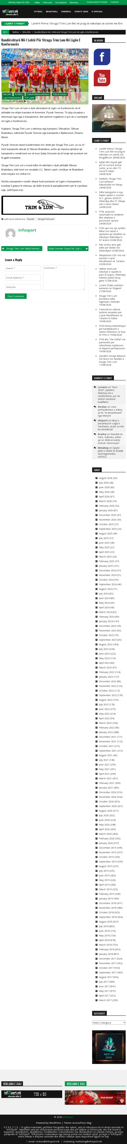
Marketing (74, 2)
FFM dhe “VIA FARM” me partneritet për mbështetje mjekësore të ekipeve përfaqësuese (112, 344)
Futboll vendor (60, 94)
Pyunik (30, 219)
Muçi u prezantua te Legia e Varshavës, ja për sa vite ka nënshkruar (111, 425)
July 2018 (104, 926)
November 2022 (107, 686)
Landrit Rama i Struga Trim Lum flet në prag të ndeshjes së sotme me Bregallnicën (112, 153)
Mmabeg (103, 447)
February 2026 (106, 505)
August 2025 (105, 533)
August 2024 (105, 588)
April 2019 (104, 884)
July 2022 (104, 704)
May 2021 (104, 769)
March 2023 (105, 667)
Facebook (115, 2)
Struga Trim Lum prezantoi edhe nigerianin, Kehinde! (109, 298)
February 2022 (106, 727)
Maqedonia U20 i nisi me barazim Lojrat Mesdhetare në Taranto (112, 258)
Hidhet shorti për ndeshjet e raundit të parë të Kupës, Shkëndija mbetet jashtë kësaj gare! (112, 274)
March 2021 (105, 778)
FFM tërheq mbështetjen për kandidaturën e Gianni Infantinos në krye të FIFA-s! (112, 330)
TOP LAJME (29, 97)
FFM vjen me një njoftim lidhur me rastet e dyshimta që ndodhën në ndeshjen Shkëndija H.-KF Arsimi (112, 234)
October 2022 (106, 690)
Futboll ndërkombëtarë (38, 94)
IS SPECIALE (97, 11)
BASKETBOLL (52, 11)
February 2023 (106, 672)
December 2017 (107, 958)
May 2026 (104, 491)
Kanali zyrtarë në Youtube (97, 2)
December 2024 (107, 570)
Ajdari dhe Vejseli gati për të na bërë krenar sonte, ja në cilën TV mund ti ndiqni (110, 167)
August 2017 (105, 977)
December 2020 (107, 792)
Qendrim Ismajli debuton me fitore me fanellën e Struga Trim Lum (112, 358)
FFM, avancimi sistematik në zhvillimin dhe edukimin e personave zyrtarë (111, 216)
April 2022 (104, 718)
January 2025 (106, 565)
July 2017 (104, 981)
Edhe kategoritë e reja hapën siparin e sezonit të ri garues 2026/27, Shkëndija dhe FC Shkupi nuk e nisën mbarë (112, 198)
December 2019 (107, 847)
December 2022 (107, 681)
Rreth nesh (47, 2)
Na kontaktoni (60, 2)
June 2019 (104, 875)
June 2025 (104, 542)
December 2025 (107, 515)
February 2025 (106, 561)
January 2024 (106, 621)
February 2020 (106, 838)
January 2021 (106, 787)
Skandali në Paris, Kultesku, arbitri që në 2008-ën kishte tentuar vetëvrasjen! (110, 439)
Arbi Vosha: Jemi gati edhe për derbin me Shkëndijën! (110, 247)
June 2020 (104, 820)
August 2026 (105, 478)
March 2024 (105, 612)
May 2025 (104, 547)
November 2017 (107, 963)
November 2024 (107, 575)
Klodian (102, 406)
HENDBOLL (66, 11)
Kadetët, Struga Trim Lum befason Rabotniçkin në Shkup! (110, 181)
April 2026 (104, 496)
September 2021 (108, 750)
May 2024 (104, 602)
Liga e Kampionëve (12, 97)
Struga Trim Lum (46, 219)
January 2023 (106, 676)
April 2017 (104, 995)
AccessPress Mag (81, 1122)
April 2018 (104, 940)
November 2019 (107, 852)
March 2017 (105, 1000)
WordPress (55, 1122)
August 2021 (105, 755)
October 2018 (106, 912)
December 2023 (107, 625)
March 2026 (105, 501)
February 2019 (106, 893)
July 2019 (104, 870)
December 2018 (107, 903)
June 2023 (104, 653)
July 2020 (104, 815)
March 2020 (105, 833)
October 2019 (106, 856)
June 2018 (104, 930)
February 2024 (106, 616)
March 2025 (105, 556)
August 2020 (105, 810)
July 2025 (104, 538)
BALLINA (27, 32)
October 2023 (106, 635)
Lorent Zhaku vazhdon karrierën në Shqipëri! (111, 287)
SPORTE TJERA (81, 11)
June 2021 (104, 764)
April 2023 (104, 662)
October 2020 (106, 801)
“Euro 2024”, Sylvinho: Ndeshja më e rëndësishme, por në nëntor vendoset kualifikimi (109, 395)
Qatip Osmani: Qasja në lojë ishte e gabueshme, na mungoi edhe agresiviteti (68, 248)
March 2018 (105, 944)
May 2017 (104, 991)
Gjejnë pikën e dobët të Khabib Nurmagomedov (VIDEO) (110, 452)
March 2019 (105, 889)
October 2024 (106, 579)
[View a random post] (122, 38)
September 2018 (108, 917)
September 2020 (108, 806)
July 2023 (104, 649)
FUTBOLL (38, 11)
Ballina (37, 2)
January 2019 (106, 898)
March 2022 (105, 722)
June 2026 (104, 487)
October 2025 (106, 524)
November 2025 (107, 519)
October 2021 (106, 746)
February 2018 (106, 949)
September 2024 (108, 584)
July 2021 (104, 759)
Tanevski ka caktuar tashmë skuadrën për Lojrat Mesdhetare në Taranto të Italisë (110, 314)
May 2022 (104, 713)
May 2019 (104, 880)
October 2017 (106, 967)
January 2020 (106, 843)
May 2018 (104, 935)
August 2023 (105, 644)
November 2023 (107, 630)
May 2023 (104, 658)
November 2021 (107, 741)
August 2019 (105, 866)
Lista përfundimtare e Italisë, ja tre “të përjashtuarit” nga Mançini (110, 411)
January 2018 (106, 954)
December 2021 (107, 736)
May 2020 (104, 824)
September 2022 (108, 695)
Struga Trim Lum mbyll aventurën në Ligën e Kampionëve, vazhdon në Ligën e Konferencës (24, 248)
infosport (6, 101)
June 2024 (104, 598)
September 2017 (108, 972)
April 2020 (104, 829)
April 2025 (104, 552)
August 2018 (105, 921)
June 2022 (104, 709)
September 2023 (108, 639)
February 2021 (106, 783)
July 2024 (104, 593)
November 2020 (107, 796)
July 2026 (104, 482)
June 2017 (104, 986)
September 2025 (108, 528)
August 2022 (105, 699)
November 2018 (107, 907)
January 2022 (106, 732)
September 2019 (108, 861)
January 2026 (106, 510)
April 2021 (104, 773)
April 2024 (104, 607)
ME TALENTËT (40, 24)
